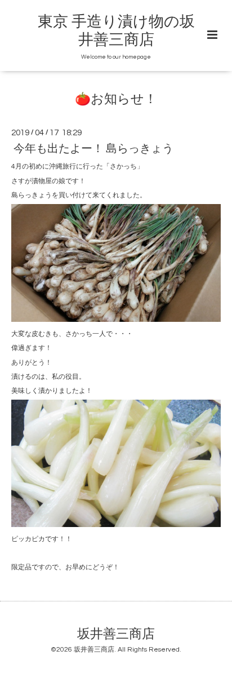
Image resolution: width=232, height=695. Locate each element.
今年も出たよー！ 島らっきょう (93, 148)
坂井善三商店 (116, 633)
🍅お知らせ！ (116, 99)
